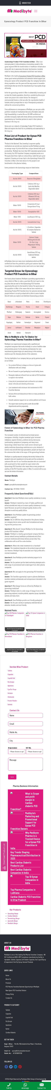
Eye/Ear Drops (12, 689)
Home (7, 975)
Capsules (10, 674)
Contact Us (9, 998)
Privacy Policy (10, 994)
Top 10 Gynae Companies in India (31, 879)
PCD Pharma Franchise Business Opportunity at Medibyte (22, 987)
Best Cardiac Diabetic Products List (20, 864)
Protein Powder (12, 701)
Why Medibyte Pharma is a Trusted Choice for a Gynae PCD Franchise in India (25, 840)
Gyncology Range (13, 913)
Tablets (10, 671)
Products (8, 983)
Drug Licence (12, 748)
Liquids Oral (11, 678)
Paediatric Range (13, 923)
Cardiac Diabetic (13, 916)
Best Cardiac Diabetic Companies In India (20, 871)
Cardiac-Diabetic (11, 1032)
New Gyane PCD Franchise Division (16, 990)
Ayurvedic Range (13, 921)
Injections (10, 686)
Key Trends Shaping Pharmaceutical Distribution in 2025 (25, 855)
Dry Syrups (11, 682)
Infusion (10, 693)
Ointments (11, 697)
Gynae (7, 1029)
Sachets (10, 704)
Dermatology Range (13, 918)
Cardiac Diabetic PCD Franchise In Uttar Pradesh (25, 898)
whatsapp (25, 1088)
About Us (8, 979)
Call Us (9, 1088)
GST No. (28, 748)
